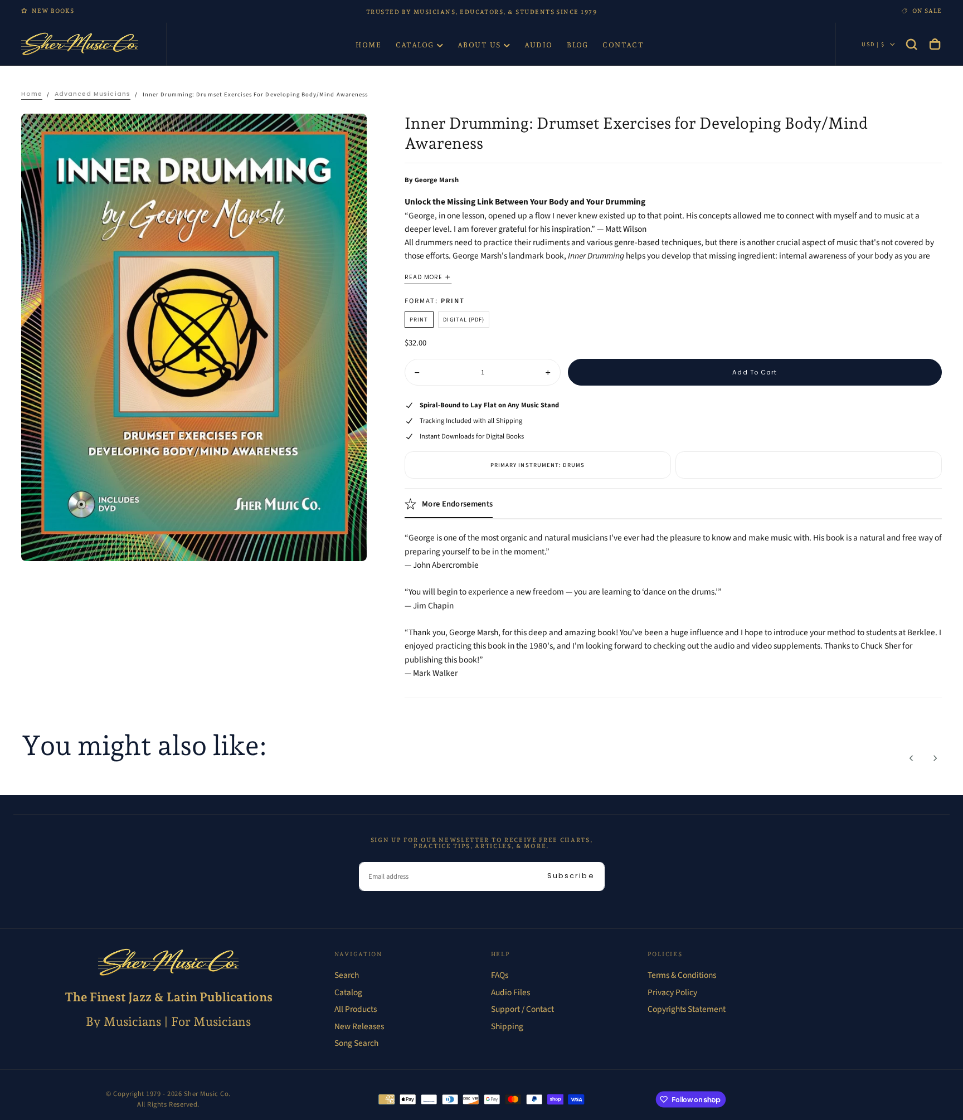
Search (346, 975)
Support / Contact (522, 1009)
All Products (355, 1009)
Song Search (356, 1043)
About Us (479, 45)
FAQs (499, 975)
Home (368, 45)
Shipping (507, 1026)
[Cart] (935, 44)
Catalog (415, 45)
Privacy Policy (672, 992)
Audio (538, 45)
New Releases (359, 1026)
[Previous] (911, 758)
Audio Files (510, 992)
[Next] (935, 758)
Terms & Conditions (682, 975)
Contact (623, 45)
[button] (911, 44)
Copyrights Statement (687, 1009)
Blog (577, 45)
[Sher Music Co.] (168, 962)
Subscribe (571, 875)
